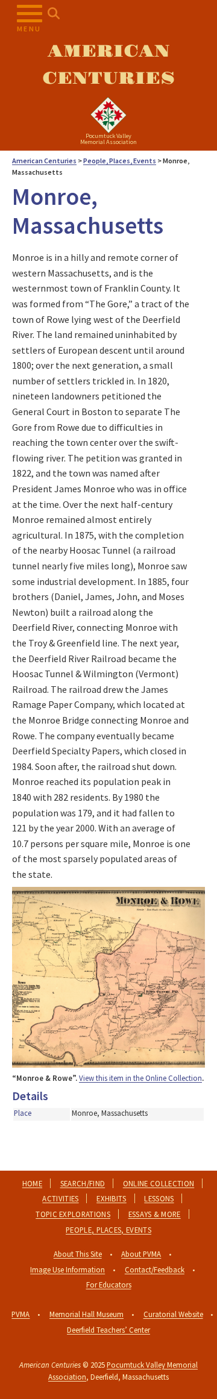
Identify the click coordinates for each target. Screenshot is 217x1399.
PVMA (20, 1314)
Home (32, 1183)
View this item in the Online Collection (140, 1078)
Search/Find (82, 1183)
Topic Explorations (73, 1214)
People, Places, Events (108, 1230)
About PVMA (141, 1254)
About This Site (78, 1254)
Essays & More (154, 1214)
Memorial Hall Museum (86, 1314)
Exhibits (111, 1198)
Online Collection (158, 1183)
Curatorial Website (173, 1314)
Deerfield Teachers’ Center (108, 1330)
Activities (60, 1198)
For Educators (108, 1284)
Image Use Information (67, 1269)
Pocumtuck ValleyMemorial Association (108, 139)
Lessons (159, 1198)
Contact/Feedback (154, 1269)
